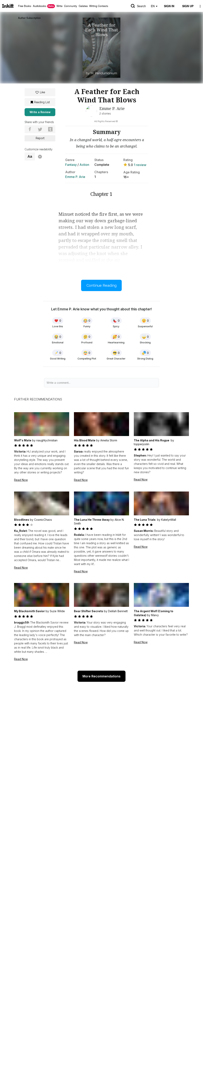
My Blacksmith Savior (29, 611)
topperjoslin (141, 444)
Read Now (21, 480)
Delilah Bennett (118, 611)
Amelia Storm (108, 440)
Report (40, 138)
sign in (169, 6)
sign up (187, 6)
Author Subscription (29, 18)
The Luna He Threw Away (92, 519)
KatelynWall (168, 519)
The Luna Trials (145, 519)
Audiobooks (43, 6)
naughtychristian (46, 440)
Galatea (83, 6)
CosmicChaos (43, 519)
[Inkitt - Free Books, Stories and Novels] (8, 6)
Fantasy (71, 165)
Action (84, 165)
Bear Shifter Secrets (88, 611)
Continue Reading (101, 285)
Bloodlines (21, 519)
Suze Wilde (57, 611)
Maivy (155, 615)
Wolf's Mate (22, 440)
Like (42, 92)
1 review (140, 165)
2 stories (105, 113)
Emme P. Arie (75, 177)
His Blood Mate (84, 440)
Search (141, 6)
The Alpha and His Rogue (152, 440)
